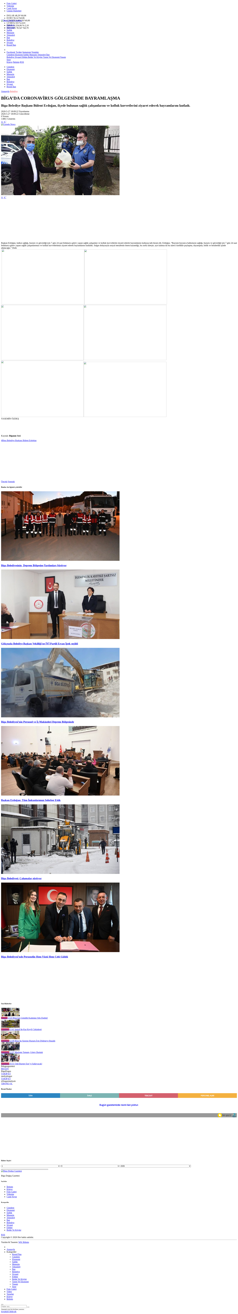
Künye (10, 62)
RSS (22, 62)
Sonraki (11, 481)
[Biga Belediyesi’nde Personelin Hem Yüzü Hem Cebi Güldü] (60, 951)
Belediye (10, 40)
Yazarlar (10, 1294)
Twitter (19, 52)
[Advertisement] (83, 220)
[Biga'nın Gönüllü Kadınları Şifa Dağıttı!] (10, 1015)
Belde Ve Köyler (35, 57)
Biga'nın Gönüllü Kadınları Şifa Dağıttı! (27, 1018)
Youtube (35, 52)
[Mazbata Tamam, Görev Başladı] (10, 1050)
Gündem (10, 25)
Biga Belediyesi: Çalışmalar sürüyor (21, 878)
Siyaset (10, 42)
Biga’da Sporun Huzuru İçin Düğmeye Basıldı (32, 1041)
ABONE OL (7, 1083)
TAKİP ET (6, 1073)
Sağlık (9, 30)
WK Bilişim (23, 1242)
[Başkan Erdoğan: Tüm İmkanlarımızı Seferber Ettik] (60, 795)
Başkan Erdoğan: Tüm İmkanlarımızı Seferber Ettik (31, 800)
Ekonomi (11, 27)
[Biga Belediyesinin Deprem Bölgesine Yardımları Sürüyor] (60, 560)
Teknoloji (11, 35)
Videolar (10, 6)
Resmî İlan (11, 45)
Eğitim (24, 57)
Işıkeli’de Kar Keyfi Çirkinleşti (25, 1029)
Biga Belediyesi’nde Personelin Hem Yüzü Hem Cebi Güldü (34, 956)
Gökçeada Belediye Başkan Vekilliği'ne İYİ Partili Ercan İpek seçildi (39, 643)
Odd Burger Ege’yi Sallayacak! (25, 1064)
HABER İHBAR (8, 1311)
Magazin (10, 32)
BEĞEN (5, 1069)
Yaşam (63, 57)
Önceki (4, 481)
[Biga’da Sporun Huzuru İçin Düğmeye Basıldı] (10, 1038)
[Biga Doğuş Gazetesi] (11, 20)
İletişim (16, 62)
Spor (9, 59)
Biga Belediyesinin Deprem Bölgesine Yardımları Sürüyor (34, 565)
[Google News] (8, 124)
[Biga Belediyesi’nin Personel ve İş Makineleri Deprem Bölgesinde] (60, 716)
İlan (8, 37)
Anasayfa (5, 91)
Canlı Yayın (12, 8)
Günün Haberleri (14, 11)
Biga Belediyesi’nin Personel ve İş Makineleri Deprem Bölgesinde (37, 721)
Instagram (26, 52)
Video (9, 1291)
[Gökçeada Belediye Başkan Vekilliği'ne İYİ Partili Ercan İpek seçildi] (60, 638)
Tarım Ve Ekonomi (51, 57)
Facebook (11, 52)
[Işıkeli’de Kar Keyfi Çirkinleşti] (10, 1027)
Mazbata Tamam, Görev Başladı (26, 1052)
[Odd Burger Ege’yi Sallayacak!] (10, 1061)
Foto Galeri (12, 3)
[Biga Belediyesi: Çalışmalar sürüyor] (60, 873)
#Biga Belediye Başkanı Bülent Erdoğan (18, 440)
